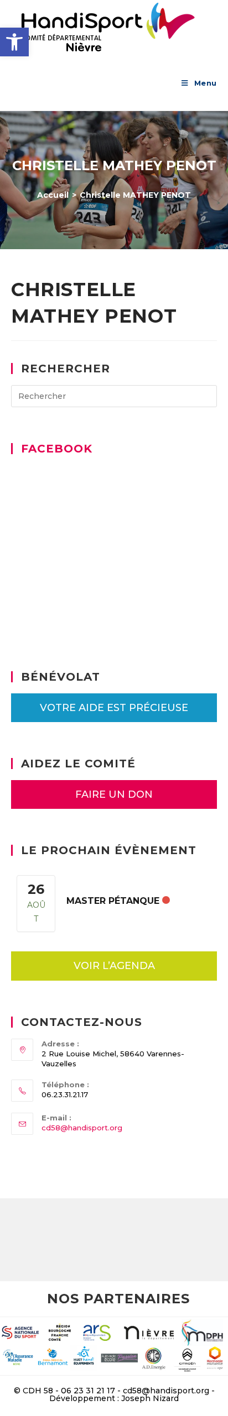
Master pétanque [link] (112, 901)
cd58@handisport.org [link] (82, 1127)
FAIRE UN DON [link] (114, 794)
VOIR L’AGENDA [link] (114, 966)
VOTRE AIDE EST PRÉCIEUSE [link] (114, 708)
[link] (14, 42)
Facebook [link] (56, 448)
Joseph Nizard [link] (150, 1398)
